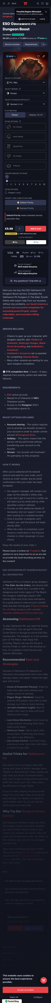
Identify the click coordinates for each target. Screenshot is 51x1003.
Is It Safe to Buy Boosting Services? (23, 881)
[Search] (8, 3)
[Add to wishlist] (38, 56)
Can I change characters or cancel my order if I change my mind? (25, 902)
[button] (14, 3)
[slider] (7, 181)
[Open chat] (43, 980)
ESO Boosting (29, 852)
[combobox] (25, 82)
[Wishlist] (42, 3)
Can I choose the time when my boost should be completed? (25, 890)
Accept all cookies (25, 990)
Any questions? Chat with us (27, 281)
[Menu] (4, 3)
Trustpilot (35, 550)
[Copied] (43, 56)
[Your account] (37, 3)
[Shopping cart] (46, 3)
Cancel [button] (42, 19)
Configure (38, 997)
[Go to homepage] (25, 3)
